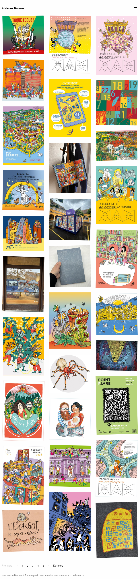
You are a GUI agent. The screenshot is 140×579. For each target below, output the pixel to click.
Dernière (58, 565)
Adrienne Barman (13, 8)
